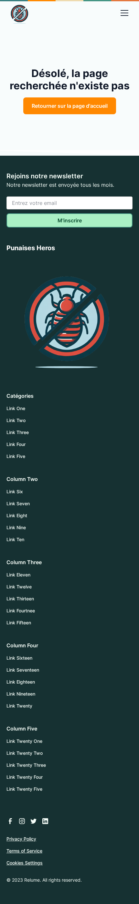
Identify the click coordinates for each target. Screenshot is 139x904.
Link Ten (15, 539)
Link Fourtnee (20, 610)
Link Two (16, 420)
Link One (15, 408)
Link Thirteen (20, 598)
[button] (124, 13)
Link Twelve (19, 586)
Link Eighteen (20, 682)
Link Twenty (19, 706)
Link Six (14, 491)
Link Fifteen (18, 622)
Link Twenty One (24, 741)
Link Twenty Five (24, 789)
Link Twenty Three (26, 765)
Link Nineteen (20, 694)
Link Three (17, 432)
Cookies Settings (24, 862)
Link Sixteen (19, 658)
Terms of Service (24, 851)
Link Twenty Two (24, 753)
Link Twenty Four (24, 777)
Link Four (16, 444)
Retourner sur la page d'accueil (70, 106)
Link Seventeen (22, 670)
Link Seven (18, 503)
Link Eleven (18, 574)
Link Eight (16, 515)
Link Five (15, 456)
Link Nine (16, 527)
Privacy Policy (21, 839)
